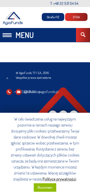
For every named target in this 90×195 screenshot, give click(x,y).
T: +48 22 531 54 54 (64, 3)
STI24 (76, 17)
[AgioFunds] (12, 18)
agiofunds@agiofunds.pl (41, 91)
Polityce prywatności (59, 179)
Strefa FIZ (53, 17)
